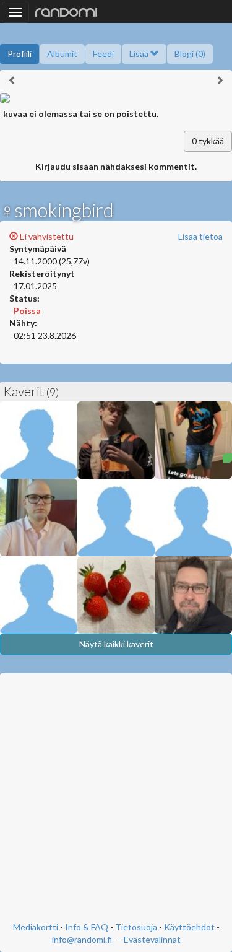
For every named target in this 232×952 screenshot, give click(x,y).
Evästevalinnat (152, 939)
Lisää (139, 53)
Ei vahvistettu (46, 236)
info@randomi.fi (82, 939)
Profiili (19, 53)
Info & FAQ (86, 927)
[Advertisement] (116, 799)
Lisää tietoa (200, 236)
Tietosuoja (136, 927)
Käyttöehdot (189, 927)
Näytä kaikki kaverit (116, 644)
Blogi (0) (189, 53)
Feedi (103, 53)
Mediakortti (35, 927)
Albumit (62, 53)
